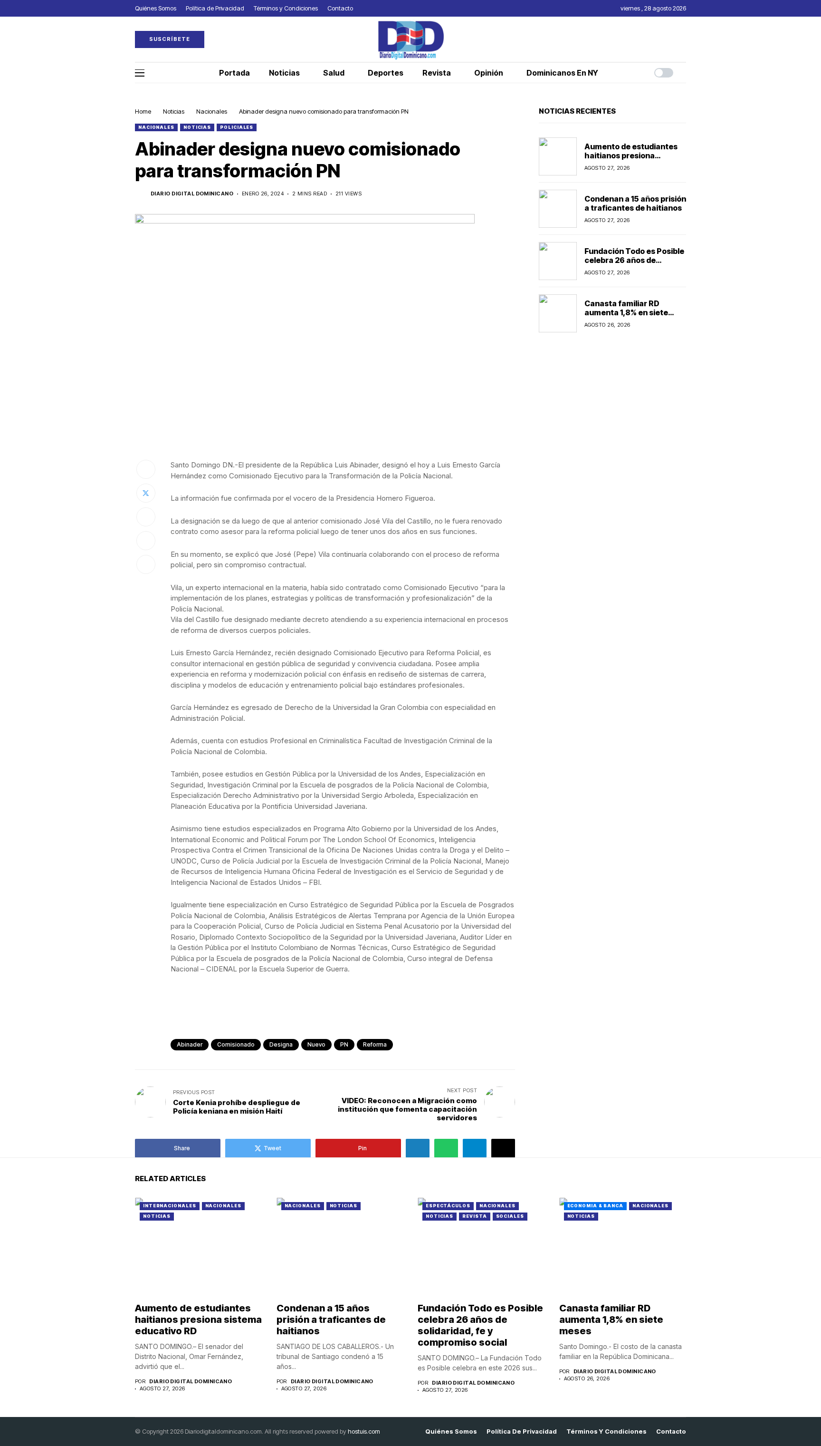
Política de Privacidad (522, 1431)
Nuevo (316, 1044)
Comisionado (236, 1044)
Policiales (236, 127)
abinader (189, 1044)
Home (143, 111)
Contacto (671, 1431)
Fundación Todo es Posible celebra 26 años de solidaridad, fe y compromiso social (634, 264)
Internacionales (169, 1205)
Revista (474, 1216)
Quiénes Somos (451, 1431)
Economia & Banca (595, 1205)
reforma (375, 1044)
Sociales (510, 1216)
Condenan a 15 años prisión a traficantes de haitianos (635, 203)
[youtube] (683, 39)
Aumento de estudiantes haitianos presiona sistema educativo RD (631, 155)
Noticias (173, 111)
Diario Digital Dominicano (192, 194)
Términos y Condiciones (606, 1431)
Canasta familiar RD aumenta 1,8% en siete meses (626, 312)
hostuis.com (364, 1431)
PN (344, 1044)
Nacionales (211, 111)
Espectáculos (448, 1205)
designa (281, 1044)
